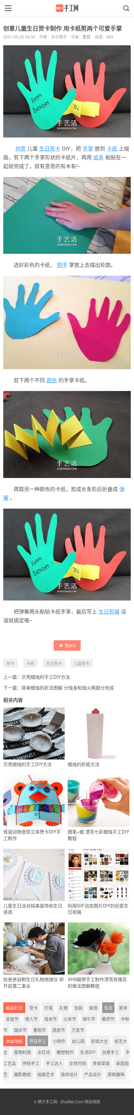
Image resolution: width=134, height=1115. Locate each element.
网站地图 (92, 1101)
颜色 (52, 380)
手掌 (88, 148)
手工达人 (54, 1063)
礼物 (63, 1008)
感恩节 (58, 1030)
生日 (86, 36)
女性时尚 (77, 1063)
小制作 (59, 1041)
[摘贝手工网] (67, 8)
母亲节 (50, 1019)
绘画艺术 (45, 1074)
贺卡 (10, 663)
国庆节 (20, 1030)
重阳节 (39, 1030)
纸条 (98, 157)
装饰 (93, 1008)
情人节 (31, 1019)
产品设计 (92, 1074)
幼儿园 (78, 1041)
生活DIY (88, 1052)
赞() (70, 645)
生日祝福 (109, 611)
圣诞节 (12, 1019)
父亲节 (69, 1019)
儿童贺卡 (81, 663)
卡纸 (112, 148)
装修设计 (69, 1074)
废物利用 (22, 1052)
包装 (78, 1008)
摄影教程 (22, 1074)
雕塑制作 (65, 1052)
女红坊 (43, 1052)
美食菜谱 (101, 1063)
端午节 (89, 1019)
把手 (62, 264)
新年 (123, 1008)
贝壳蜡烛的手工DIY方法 (45, 676)
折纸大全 (99, 1041)
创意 (20, 148)
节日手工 (37, 1041)
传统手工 (30, 1063)
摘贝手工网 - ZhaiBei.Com (61, 1101)
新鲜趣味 (116, 1074)
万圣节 (78, 1030)
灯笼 (48, 1008)
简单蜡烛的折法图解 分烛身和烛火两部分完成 (67, 687)
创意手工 (110, 1052)
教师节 (108, 1019)
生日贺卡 (49, 148)
